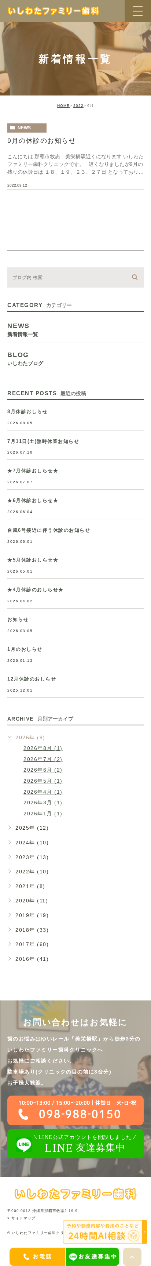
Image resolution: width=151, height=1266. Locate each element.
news (24, 127)
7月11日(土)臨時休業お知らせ (43, 441)
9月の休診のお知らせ (41, 140)
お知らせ (18, 619)
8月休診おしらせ (27, 411)
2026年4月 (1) (43, 792)
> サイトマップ (21, 1218)
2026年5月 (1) (43, 781)
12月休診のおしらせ (31, 679)
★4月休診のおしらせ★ (35, 589)
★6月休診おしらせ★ (32, 500)
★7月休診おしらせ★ (32, 470)
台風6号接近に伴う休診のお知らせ (48, 530)
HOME (63, 106)
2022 (78, 106)
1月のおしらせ (25, 649)
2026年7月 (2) (43, 759)
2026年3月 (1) (43, 802)
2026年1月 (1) (43, 813)
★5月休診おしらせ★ (32, 560)
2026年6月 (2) (43, 770)
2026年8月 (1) (43, 748)
